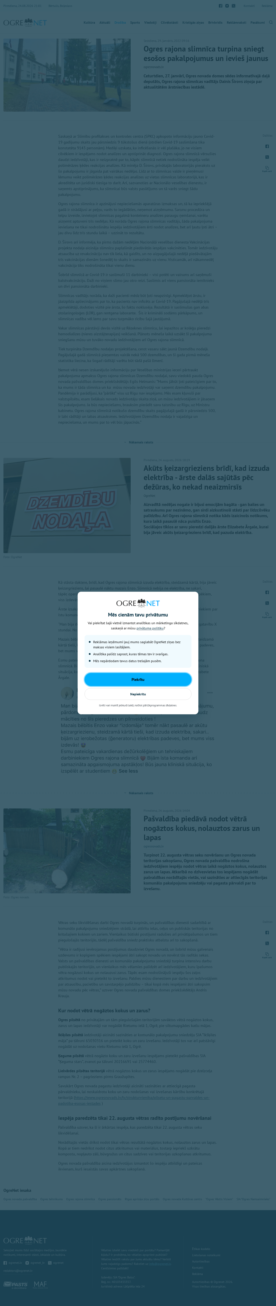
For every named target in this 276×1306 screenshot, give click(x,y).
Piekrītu (138, 679)
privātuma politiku (150, 628)
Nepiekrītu (138, 694)
